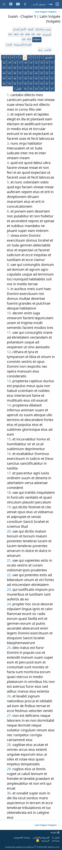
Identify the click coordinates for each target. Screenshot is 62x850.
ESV (33, 34)
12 (47, 62)
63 (41, 88)
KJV (22, 34)
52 (47, 83)
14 (36, 62)
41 (52, 78)
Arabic (53, 832)
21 (52, 67)
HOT (29, 39)
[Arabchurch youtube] (18, 4)
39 (9, 73)
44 (36, 78)
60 (4, 83)
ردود (40, 50)
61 (52, 88)
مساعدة (56, 840)
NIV (10, 34)
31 (52, 73)
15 (31, 62)
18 (15, 62)
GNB (27, 34)
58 (15, 83)
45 (31, 78)
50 (4, 78)
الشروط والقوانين (41, 837)
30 (4, 67)
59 (9, 83)
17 (20, 62)
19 (9, 62)
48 (15, 78)
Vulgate (37, 39)
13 (41, 62)
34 (36, 73)
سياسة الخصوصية (22, 837)
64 (36, 88)
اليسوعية (46, 34)
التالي (18, 88)
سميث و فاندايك (43, 29)
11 (52, 62)
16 (25, 62)
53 (41, 83)
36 (25, 73)
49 (9, 78)
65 (31, 88)
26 (25, 67)
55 (31, 83)
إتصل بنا (56, 837)
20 (4, 62)
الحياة (30, 29)
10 (3, 57)
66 (25, 88)
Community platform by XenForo (32, 847)
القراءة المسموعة (22, 44)
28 (15, 67)
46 (25, 78)
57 (20, 83)
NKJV (16, 34)
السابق (48, 57)
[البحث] (4, 4)
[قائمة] (57, 4)
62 (47, 88)
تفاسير (47, 50)
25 (31, 67)
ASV (39, 34)
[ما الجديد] (25, 4)
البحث (9, 44)
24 (36, 67)
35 (31, 73)
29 (9, 67)
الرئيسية (45, 840)
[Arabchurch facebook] (10, 4)
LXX (23, 39)
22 (47, 67)
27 (20, 67)
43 (41, 78)
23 (41, 67)
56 (25, 83)
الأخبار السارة (19, 29)
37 (20, 73)
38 (15, 73)
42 (47, 78)
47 (20, 78)
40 (4, 73)
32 (47, 73)
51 (52, 83)
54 (36, 83)
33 (41, 73)
